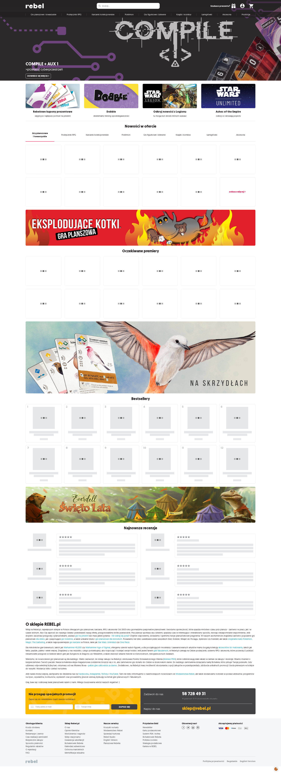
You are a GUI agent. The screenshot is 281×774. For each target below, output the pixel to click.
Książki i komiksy (183, 14)
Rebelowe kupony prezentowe (52, 111)
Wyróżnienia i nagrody (75, 733)
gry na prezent (81, 635)
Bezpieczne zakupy (34, 740)
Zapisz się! (124, 706)
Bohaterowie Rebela (74, 743)
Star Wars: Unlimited (107, 642)
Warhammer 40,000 (73, 647)
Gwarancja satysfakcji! (74, 740)
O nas (67, 727)
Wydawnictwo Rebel (113, 730)
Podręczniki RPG (74, 14)
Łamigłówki (207, 14)
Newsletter (147, 727)
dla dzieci (40, 639)
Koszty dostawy (33, 727)
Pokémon (129, 14)
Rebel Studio (109, 737)
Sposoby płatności (34, 743)
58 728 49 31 (194, 694)
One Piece (124, 642)
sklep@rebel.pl (196, 708)
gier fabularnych (161, 650)
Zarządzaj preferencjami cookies (276, 768)
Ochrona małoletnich (74, 749)
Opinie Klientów (72, 730)
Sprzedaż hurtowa (112, 733)
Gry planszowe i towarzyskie (43, 14)
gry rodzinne (67, 639)
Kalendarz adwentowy (75, 746)
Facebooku (83, 674)
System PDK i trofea (151, 733)
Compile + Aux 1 (42, 64)
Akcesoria (226, 14)
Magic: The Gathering (35, 642)
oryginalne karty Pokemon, (240, 639)
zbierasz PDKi (169, 659)
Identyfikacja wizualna (74, 752)
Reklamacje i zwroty (34, 733)
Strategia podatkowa (152, 743)
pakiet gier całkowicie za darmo (102, 665)
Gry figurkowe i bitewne (155, 14)
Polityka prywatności (213, 761)
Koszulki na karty (111, 727)
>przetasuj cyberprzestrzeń (44, 69)
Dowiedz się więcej (37, 75)
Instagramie (95, 674)
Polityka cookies (150, 740)
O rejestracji (31, 749)
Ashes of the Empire (228, 111)
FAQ (27, 752)
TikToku (104, 674)
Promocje (246, 14)
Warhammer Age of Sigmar (98, 647)
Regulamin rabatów (34, 746)
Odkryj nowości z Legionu (169, 111)
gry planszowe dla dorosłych (109, 639)
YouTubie (114, 674)
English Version (111, 740)
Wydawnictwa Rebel (185, 674)
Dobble (111, 111)
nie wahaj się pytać (120, 635)
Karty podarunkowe (152, 730)
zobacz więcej (236, 191)
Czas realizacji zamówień (37, 737)
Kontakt (29, 730)
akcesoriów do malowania (231, 647)
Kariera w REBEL (150, 746)
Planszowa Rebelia (112, 743)
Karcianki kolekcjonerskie (103, 14)
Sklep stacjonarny (72, 737)
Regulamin (232, 761)
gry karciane (75, 642)
